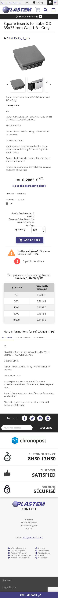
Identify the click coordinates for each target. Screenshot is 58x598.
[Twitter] (32, 418)
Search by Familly (28, 16)
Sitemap (6, 580)
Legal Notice (9, 587)
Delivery (41, 548)
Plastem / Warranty (18, 553)
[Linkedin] (48, 418)
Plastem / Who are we (19, 558)
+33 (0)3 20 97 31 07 (12, 3)
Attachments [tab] (39, 338)
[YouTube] (40, 418)
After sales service (18, 548)
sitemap (41, 555)
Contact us (42, 558)
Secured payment (17, 551)
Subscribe (46, 427)
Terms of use (43, 551)
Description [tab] (6, 338)
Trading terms (44, 553)
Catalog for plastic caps (20, 555)
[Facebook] (24, 418)
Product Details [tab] (22, 338)
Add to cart (29, 240)
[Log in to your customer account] (50, 2)
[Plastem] (18, 9)
